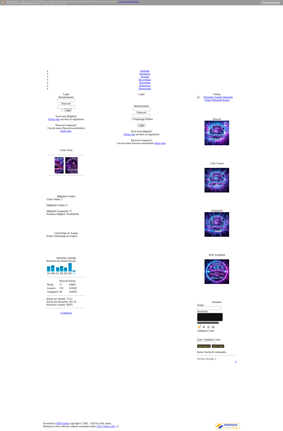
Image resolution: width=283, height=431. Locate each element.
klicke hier (65, 131)
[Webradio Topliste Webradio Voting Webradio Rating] (216, 100)
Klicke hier (54, 119)
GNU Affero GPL (105, 426)
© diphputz (66, 312)
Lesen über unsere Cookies (129, 1)
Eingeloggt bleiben (143, 119)
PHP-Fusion (62, 423)
